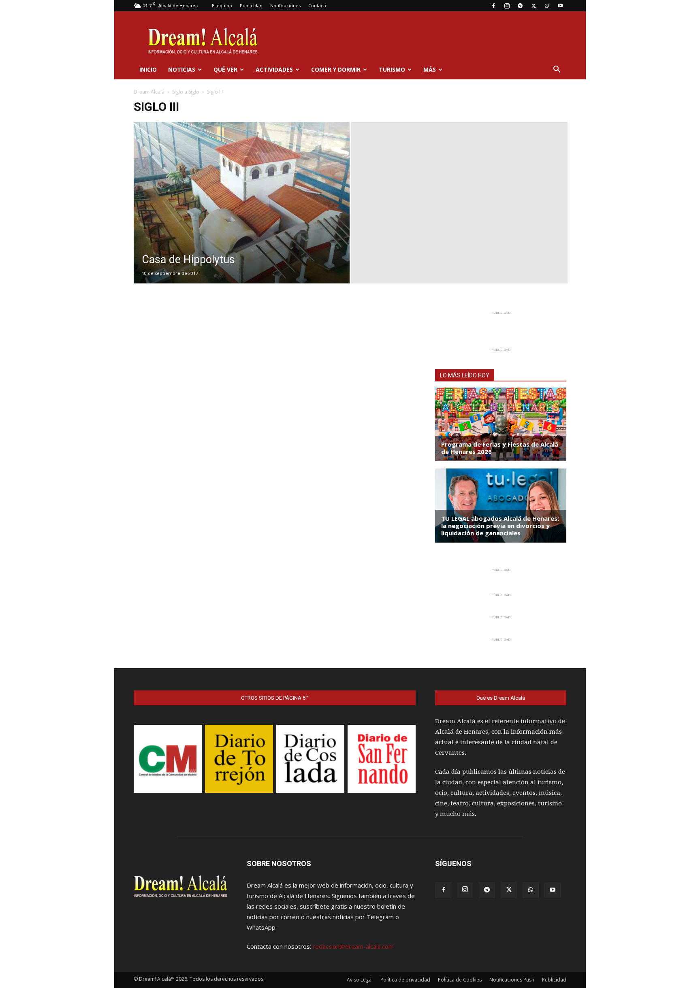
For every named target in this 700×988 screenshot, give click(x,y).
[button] (556, 70)
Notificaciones (285, 5)
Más (429, 69)
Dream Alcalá (149, 91)
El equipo (222, 5)
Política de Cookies (460, 979)
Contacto (318, 5)
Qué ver (225, 69)
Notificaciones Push (511, 979)
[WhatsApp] (547, 5)
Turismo (392, 69)
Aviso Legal (360, 979)
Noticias (181, 69)
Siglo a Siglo (185, 91)
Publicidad (251, 5)
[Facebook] (493, 5)
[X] (533, 5)
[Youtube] (560, 5)
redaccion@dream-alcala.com (353, 946)
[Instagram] (507, 5)
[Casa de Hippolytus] (242, 215)
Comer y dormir (336, 69)
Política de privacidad (405, 979)
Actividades (274, 69)
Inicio (148, 69)
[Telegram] (520, 5)
